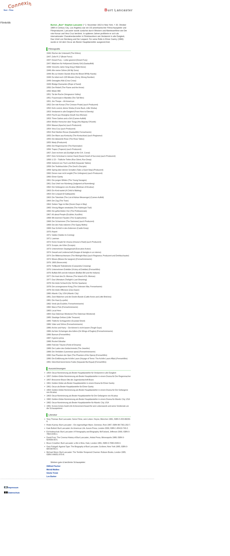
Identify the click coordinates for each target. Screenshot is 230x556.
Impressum (13, 487)
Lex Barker (51, 476)
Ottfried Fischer (53, 466)
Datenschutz (14, 493)
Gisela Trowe (52, 473)
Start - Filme (8, 10)
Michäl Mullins (52, 469)
